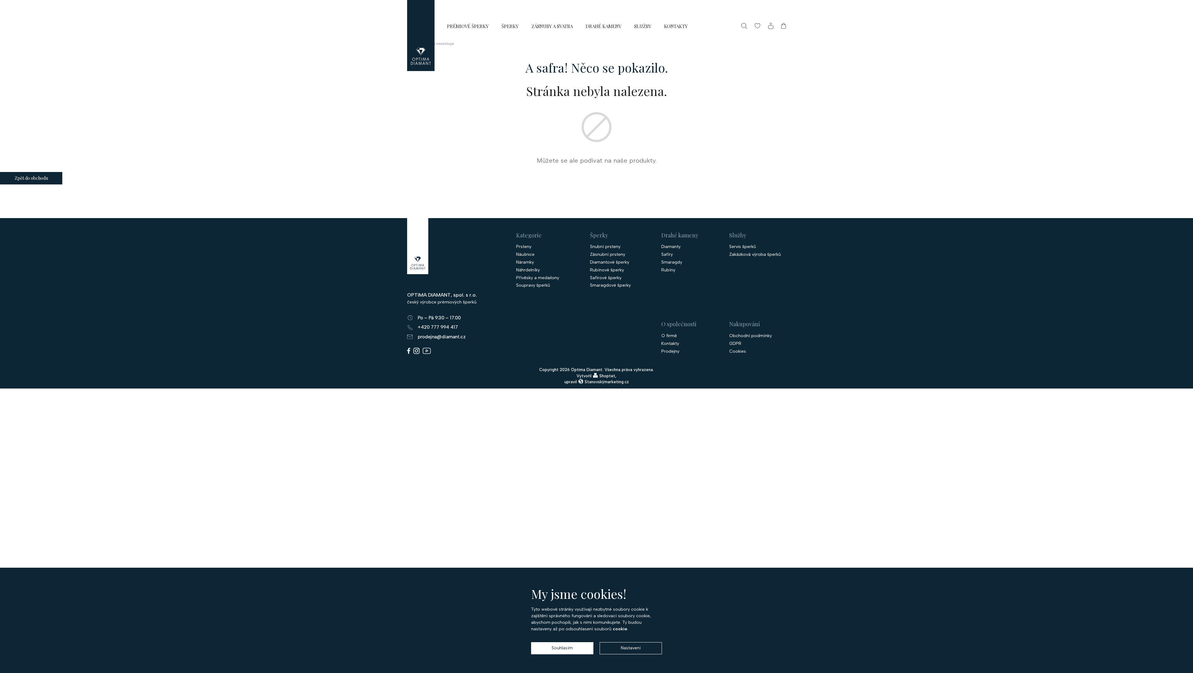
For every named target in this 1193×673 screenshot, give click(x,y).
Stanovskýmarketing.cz (607, 381)
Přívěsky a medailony (537, 277)
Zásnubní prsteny (607, 254)
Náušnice (525, 254)
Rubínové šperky (607, 270)
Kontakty (670, 343)
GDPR (735, 343)
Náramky (525, 262)
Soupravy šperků (533, 285)
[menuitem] (468, 26)
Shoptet (607, 376)
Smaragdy (671, 262)
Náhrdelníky (528, 270)
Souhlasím (562, 648)
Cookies (737, 351)
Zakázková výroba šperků (755, 254)
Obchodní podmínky (750, 335)
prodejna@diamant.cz (442, 337)
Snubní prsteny (605, 246)
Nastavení (631, 648)
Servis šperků (742, 246)
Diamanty (671, 246)
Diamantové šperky (609, 262)
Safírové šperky (605, 277)
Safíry (667, 254)
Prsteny (523, 246)
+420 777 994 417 (438, 327)
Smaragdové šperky (610, 285)
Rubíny (668, 270)
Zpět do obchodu (31, 178)
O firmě (669, 335)
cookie (620, 629)
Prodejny (670, 351)
